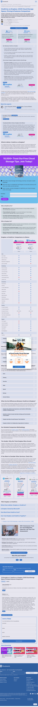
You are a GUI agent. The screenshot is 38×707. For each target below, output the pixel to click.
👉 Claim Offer (19, 366)
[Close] (30, 338)
